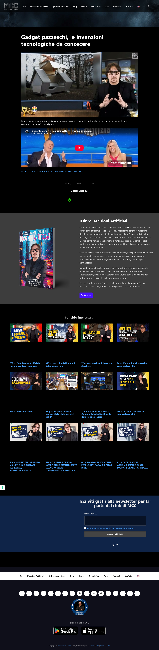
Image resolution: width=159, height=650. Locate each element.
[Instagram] (43, 593)
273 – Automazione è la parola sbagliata (96, 364)
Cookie (108, 646)
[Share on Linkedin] (76, 199)
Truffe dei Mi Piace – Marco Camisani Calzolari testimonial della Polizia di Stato (96, 414)
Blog (75, 6)
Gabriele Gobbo (94, 646)
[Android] (65, 593)
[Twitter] (123, 593)
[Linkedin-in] (22, 593)
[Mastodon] (115, 593)
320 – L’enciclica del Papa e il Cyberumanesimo (60, 364)
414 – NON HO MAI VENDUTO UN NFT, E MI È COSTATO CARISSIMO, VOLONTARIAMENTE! (25, 466)
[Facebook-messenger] (87, 593)
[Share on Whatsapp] (69, 199)
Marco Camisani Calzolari (64, 646)
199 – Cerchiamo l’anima (22, 411)
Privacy (102, 646)
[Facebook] (36, 593)
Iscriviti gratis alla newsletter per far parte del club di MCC (115, 503)
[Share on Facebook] (62, 199)
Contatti (129, 6)
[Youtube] (29, 593)
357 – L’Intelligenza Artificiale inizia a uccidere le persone (25, 364)
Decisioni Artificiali (39, 6)
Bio (24, 6)
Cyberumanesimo (60, 6)
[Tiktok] (51, 593)
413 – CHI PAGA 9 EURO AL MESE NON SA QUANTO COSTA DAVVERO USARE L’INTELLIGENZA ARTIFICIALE (61, 466)
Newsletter (96, 6)
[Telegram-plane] (72, 593)
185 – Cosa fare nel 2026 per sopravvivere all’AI (131, 413)
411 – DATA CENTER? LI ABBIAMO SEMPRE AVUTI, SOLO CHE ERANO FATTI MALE (132, 465)
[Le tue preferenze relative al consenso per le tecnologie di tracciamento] (2, 487)
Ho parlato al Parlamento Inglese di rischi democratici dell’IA (60, 414)
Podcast (117, 6)
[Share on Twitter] (82, 199)
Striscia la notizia (86, 183)
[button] (146, 6)
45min (84, 6)
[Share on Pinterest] (96, 199)
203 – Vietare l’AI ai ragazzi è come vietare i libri (132, 364)
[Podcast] (101, 593)
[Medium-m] (137, 593)
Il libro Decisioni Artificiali (103, 221)
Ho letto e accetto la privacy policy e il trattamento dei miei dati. (110, 528)
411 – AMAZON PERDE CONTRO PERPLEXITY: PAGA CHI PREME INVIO (97, 465)
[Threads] (130, 593)
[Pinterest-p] (108, 593)
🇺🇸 (138, 6)
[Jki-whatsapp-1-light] (79, 593)
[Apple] (58, 593)
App (107, 6)
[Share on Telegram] (89, 199)
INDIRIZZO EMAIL (90, 513)
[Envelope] (94, 593)
